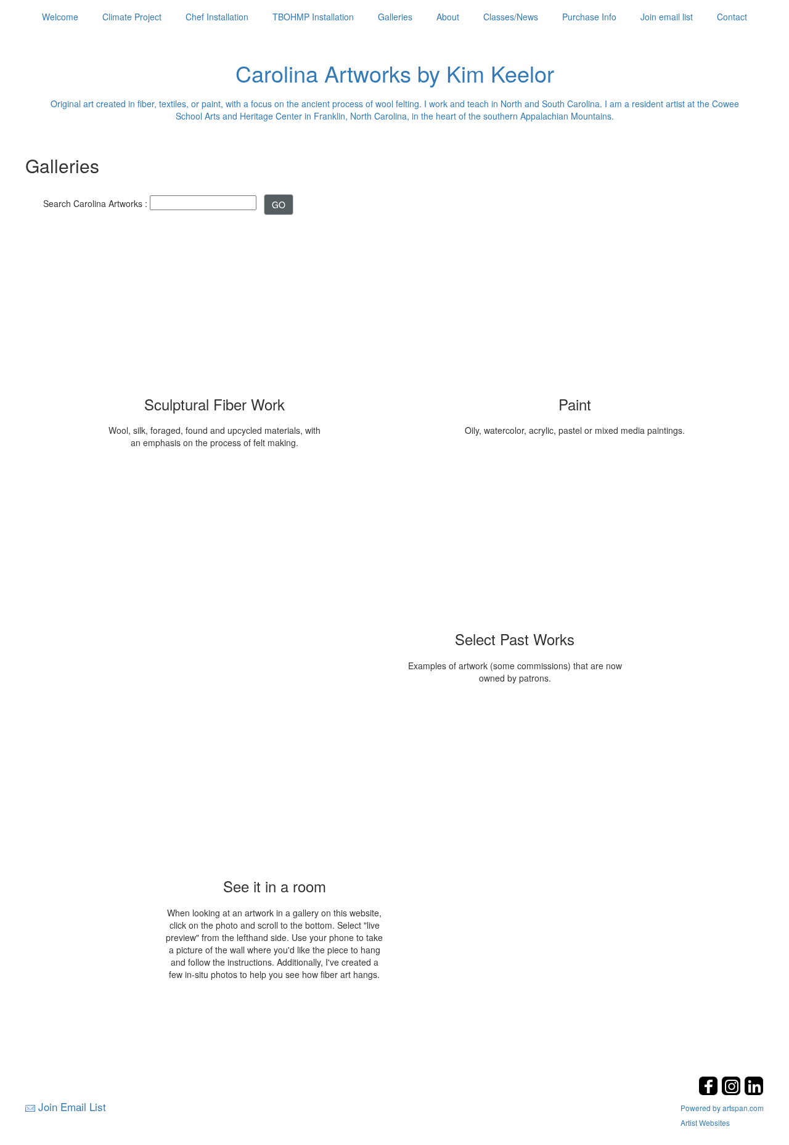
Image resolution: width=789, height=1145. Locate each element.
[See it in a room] (274, 789)
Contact (732, 16)
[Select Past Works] (515, 542)
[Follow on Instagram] (732, 1091)
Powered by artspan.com (722, 1107)
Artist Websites (705, 1122)
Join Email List (72, 1106)
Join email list (666, 16)
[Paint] (575, 307)
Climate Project (131, 16)
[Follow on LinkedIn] (754, 1091)
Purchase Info (589, 16)
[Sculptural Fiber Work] (214, 307)
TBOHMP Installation (313, 16)
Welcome (60, 16)
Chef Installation (217, 16)
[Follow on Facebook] (709, 1091)
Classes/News (510, 16)
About (447, 16)
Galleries (395, 16)
